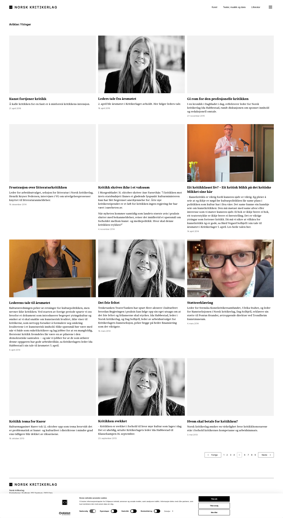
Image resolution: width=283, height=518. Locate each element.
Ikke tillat (214, 512)
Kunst (214, 7)
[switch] (114, 511)
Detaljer (167, 511)
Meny (270, 7)
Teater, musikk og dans (234, 7)
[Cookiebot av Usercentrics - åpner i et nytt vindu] (64, 513)
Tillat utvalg (214, 506)
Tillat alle (214, 499)
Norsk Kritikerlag (34, 7)
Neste (264, 455)
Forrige (214, 455)
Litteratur (255, 7)
